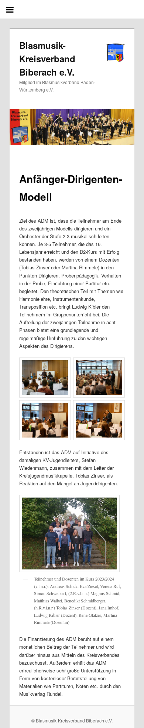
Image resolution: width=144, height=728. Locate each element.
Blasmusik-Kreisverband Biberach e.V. (47, 58)
